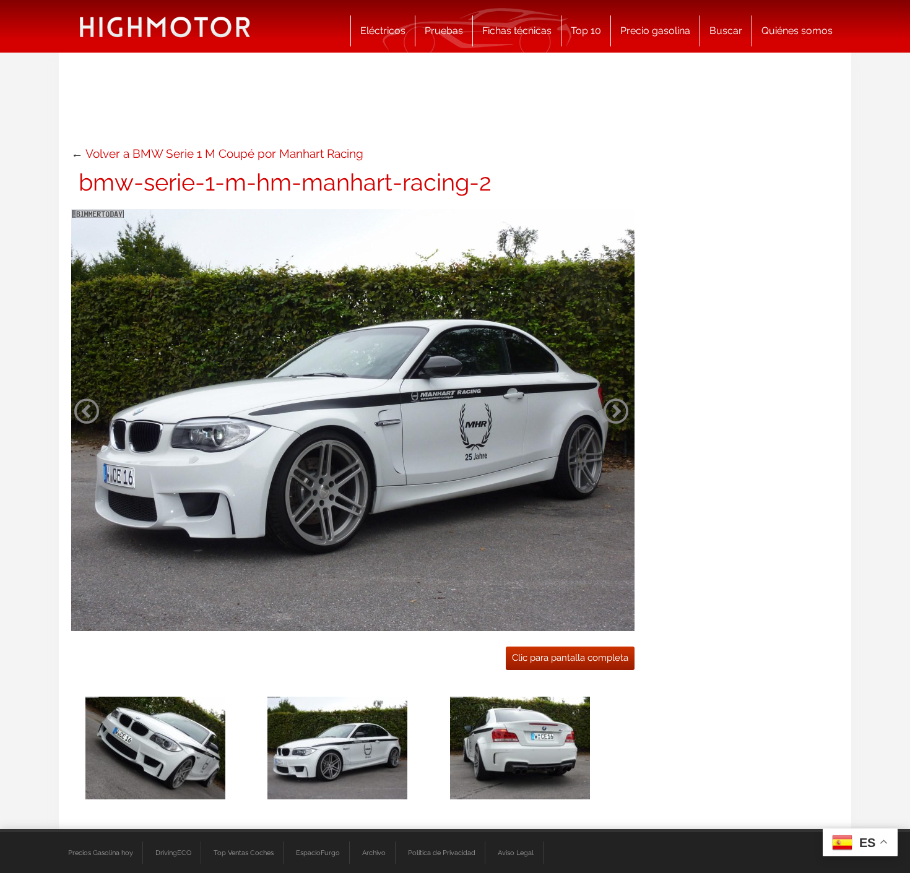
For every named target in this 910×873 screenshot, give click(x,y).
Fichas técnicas (517, 31)
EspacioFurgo (318, 852)
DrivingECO (173, 852)
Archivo (374, 852)
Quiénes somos (797, 31)
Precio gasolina (655, 31)
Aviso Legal (516, 852)
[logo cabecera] (165, 26)
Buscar (725, 31)
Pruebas (444, 31)
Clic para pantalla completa (570, 657)
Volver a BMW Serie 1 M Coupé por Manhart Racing (224, 153)
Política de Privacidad (441, 852)
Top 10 (586, 31)
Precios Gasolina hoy (100, 852)
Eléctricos (382, 31)
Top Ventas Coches (244, 852)
